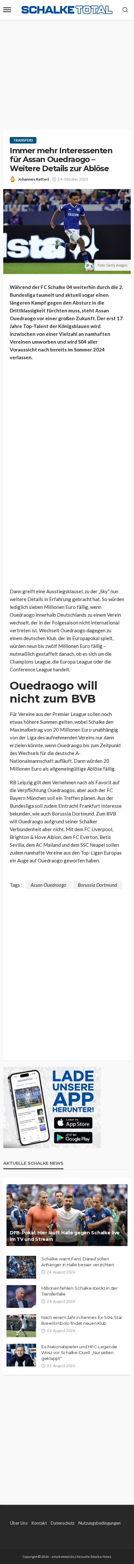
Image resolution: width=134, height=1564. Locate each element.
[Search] (125, 10)
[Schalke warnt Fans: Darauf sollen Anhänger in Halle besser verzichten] (21, 1267)
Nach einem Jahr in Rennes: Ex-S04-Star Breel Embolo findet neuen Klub (81, 1320)
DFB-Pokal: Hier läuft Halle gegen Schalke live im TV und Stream (65, 1236)
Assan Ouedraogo (48, 885)
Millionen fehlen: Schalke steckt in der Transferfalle (79, 1290)
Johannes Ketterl (33, 179)
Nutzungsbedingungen (99, 1523)
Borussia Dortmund (97, 885)
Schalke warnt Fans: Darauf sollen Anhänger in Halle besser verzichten (77, 1261)
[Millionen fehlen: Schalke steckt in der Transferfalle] (21, 1296)
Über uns (19, 1523)
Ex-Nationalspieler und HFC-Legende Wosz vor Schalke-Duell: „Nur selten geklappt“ (79, 1352)
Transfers (23, 140)
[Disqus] (67, 970)
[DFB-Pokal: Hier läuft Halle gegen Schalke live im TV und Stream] (67, 1215)
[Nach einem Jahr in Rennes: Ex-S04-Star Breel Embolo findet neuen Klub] (21, 1325)
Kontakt (39, 1523)
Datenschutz (62, 1523)
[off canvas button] (7, 10)
